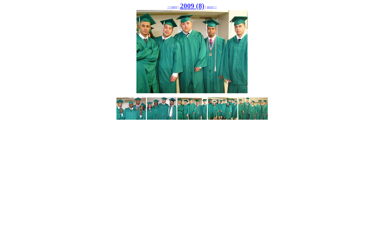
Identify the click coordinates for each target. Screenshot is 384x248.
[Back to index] (192, 118)
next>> (212, 7)
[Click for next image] (192, 92)
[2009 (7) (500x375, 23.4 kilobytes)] (161, 118)
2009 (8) (192, 6)
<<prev (172, 7)
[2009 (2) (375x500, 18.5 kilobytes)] (222, 118)
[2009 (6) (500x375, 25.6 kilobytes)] (131, 118)
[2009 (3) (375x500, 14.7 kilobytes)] (253, 118)
